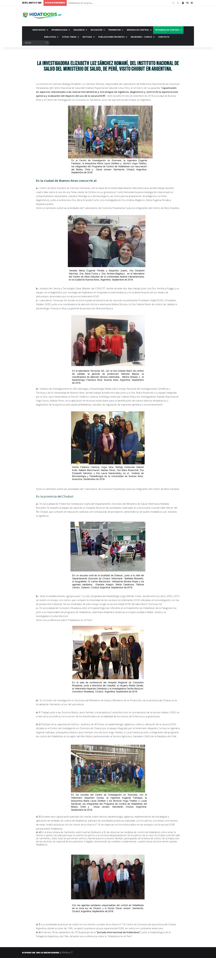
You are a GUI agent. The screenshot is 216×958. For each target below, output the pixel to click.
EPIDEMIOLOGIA (59, 29)
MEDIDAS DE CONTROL (138, 29)
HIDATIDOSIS (38, 29)
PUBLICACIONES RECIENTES (111, 37)
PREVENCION (114, 29)
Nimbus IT (67, 952)
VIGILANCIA (78, 29)
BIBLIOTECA (50, 37)
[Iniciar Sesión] (183, 3)
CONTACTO (164, 37)
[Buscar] (47, 43)
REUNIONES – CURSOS (141, 37)
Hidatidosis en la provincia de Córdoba (89, 3)
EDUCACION (96, 29)
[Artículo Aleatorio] (187, 3)
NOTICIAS (87, 37)
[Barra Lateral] (192, 3)
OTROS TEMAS (69, 37)
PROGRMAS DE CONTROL (167, 29)
